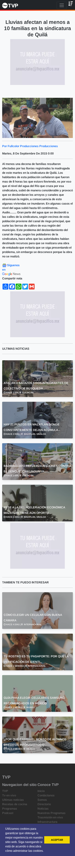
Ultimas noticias (13, 799)
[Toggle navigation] (62, 5)
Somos (42, 799)
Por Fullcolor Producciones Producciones (30, 146)
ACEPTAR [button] (57, 839)
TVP (5, 791)
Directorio (44, 804)
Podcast (7, 813)
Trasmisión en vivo (50, 817)
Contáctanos (46, 795)
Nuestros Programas (52, 813)
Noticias (43, 808)
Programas (9, 808)
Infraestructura (47, 821)
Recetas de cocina (14, 804)
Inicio (41, 791)
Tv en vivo (9, 795)
